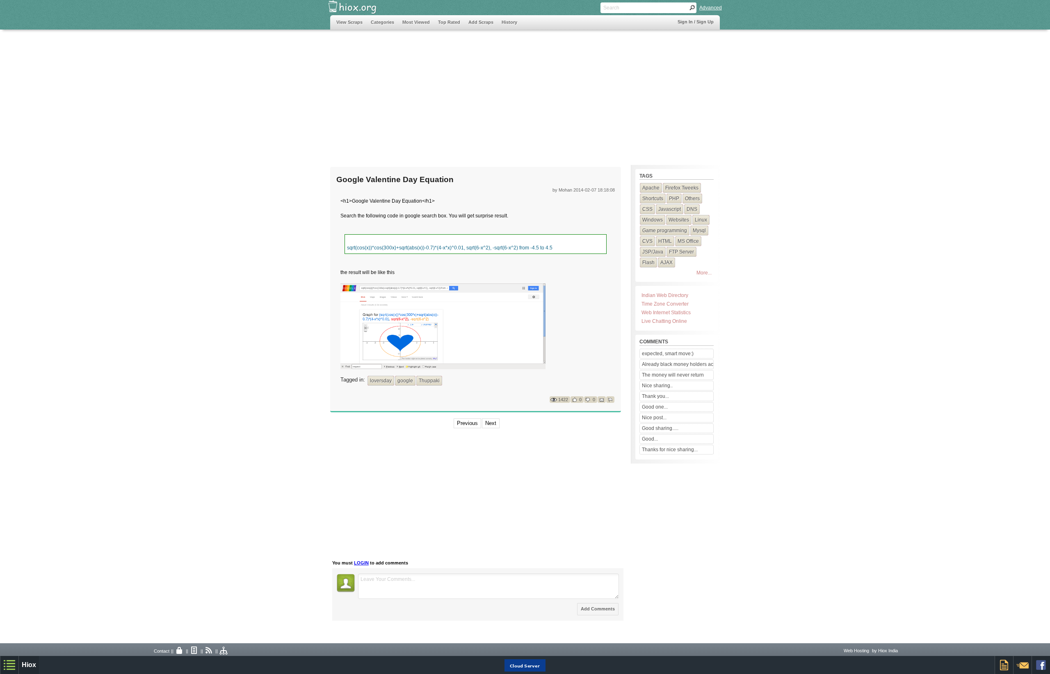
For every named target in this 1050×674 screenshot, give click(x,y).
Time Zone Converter (665, 304)
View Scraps (349, 22)
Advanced (710, 8)
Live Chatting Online (664, 321)
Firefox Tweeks (681, 188)
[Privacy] (179, 651)
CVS (647, 241)
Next (490, 423)
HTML (665, 241)
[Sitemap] (224, 651)
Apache (651, 188)
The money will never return (673, 375)
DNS (692, 209)
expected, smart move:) (668, 353)
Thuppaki (429, 381)
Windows (652, 220)
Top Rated (449, 22)
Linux (701, 220)
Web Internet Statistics (666, 312)
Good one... (655, 407)
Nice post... (654, 417)
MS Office (688, 241)
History (509, 22)
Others (692, 198)
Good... (650, 439)
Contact (161, 651)
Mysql (699, 230)
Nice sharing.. (657, 385)
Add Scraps (480, 22)
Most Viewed (416, 22)
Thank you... (655, 396)
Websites (679, 220)
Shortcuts (652, 198)
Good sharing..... (660, 428)
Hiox (29, 664)
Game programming (664, 230)
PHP (674, 198)
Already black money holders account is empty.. (677, 364)
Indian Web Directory (664, 295)
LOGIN (361, 562)
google (405, 381)
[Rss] (209, 651)
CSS (647, 209)
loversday (381, 381)
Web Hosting (856, 650)
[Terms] (194, 651)
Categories (382, 22)
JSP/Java (652, 252)
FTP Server (681, 252)
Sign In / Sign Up (696, 21)
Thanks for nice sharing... (670, 449)
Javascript (669, 209)
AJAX (666, 262)
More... (704, 273)
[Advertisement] (479, 93)
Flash (648, 262)
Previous (467, 423)
